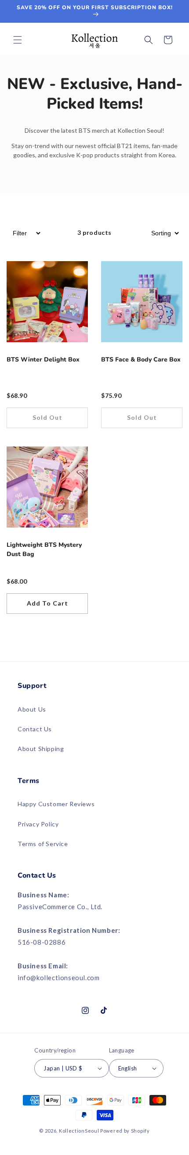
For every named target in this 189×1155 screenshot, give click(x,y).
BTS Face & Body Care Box (141, 359)
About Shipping (41, 748)
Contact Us (35, 729)
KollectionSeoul (79, 1131)
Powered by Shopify (125, 1131)
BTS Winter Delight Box (43, 359)
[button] (17, 40)
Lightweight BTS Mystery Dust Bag (44, 549)
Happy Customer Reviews (56, 804)
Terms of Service (43, 843)
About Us (32, 709)
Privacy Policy (38, 824)
